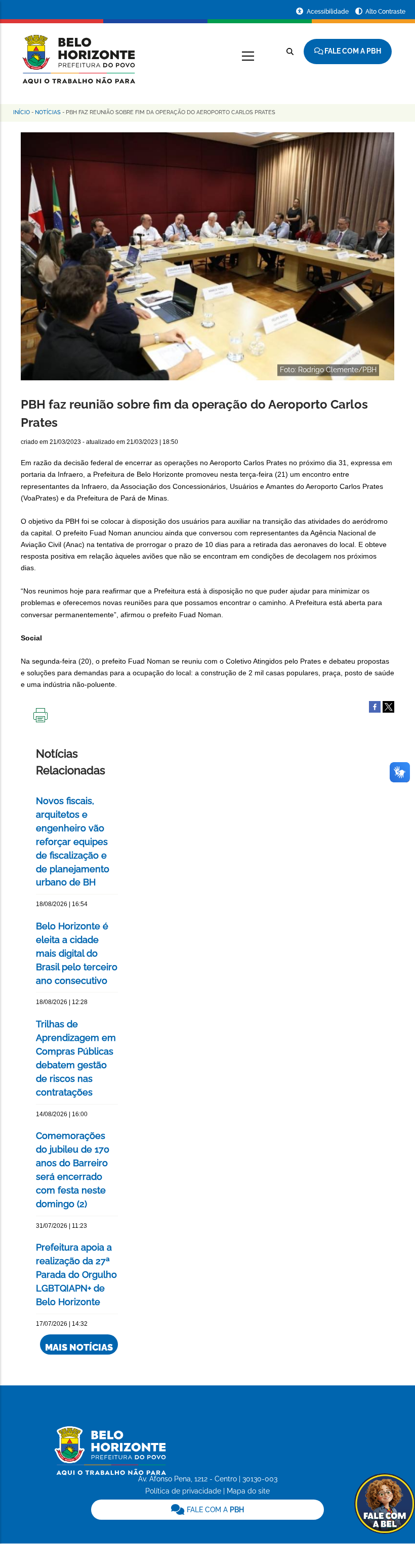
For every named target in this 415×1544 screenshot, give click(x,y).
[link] (207, 1510)
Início (21, 112)
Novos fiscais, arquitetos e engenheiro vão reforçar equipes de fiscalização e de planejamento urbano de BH (72, 841)
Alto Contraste (385, 11)
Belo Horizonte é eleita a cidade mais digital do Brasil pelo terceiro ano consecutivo (76, 953)
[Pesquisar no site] (290, 51)
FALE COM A (214, 1510)
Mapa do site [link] (248, 1491)
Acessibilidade (328, 11)
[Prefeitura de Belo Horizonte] (78, 53)
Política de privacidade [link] (183, 1491)
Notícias (48, 112)
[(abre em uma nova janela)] (388, 706)
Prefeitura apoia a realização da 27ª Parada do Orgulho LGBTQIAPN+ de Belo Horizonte (76, 1274)
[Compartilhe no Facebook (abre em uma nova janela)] (375, 706)
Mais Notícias (79, 1347)
